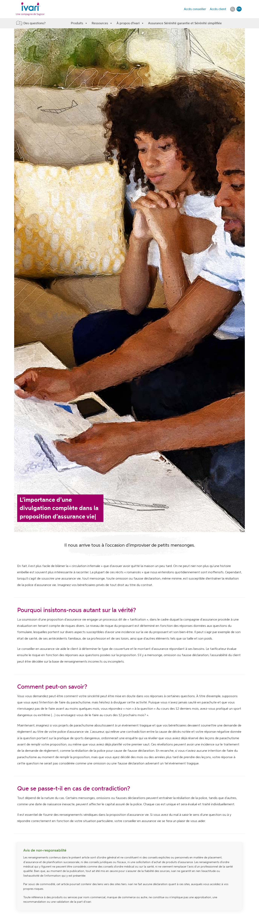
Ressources (100, 23)
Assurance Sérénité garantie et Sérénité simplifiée (185, 23)
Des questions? (34, 23)
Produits (77, 23)
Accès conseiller (195, 9)
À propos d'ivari (128, 23)
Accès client (218, 9)
